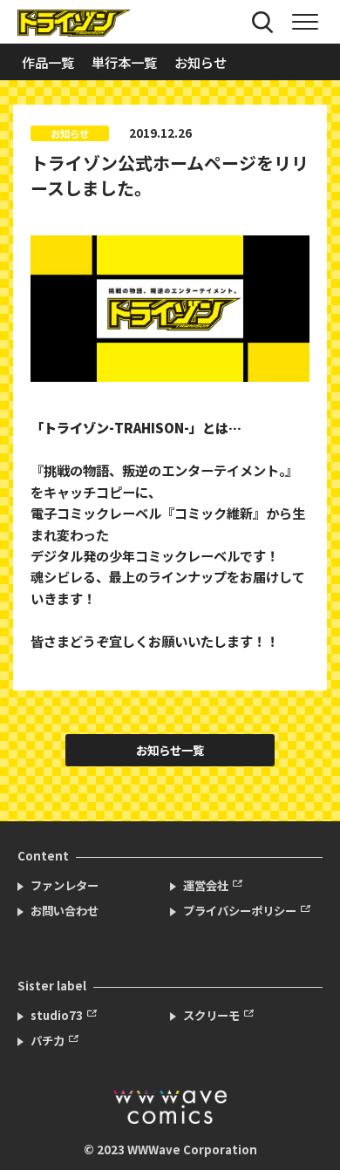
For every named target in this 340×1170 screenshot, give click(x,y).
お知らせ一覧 (170, 750)
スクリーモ (211, 1015)
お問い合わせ (65, 910)
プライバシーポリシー (239, 910)
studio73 (57, 1015)
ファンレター (65, 885)
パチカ (48, 1040)
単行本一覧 (124, 61)
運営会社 (205, 885)
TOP (310, 1131)
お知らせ (200, 61)
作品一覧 (48, 61)
